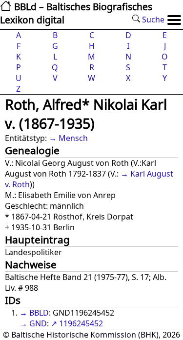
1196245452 (81, 323)
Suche (152, 19)
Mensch (73, 138)
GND (38, 323)
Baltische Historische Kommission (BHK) (85, 334)
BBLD (39, 312)
